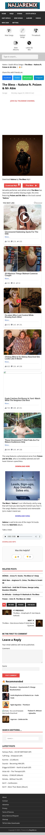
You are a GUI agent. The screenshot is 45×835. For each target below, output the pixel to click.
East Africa (6, 18)
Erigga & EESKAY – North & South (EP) (16, 767)
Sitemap (5, 819)
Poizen (20, 605)
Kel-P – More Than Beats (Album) (15, 787)
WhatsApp (28, 78)
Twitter (17, 78)
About (4, 797)
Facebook (7, 78)
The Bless (31, 605)
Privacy (4, 808)
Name (4, 666)
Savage (4, 93)
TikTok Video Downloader (11, 823)
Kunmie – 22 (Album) (10, 760)
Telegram (39, 78)
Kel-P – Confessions (9, 783)
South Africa (31, 14)
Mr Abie (11, 605)
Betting (15, 23)
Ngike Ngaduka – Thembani (20, 705)
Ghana (19, 14)
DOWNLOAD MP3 (9, 542)
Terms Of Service (8, 812)
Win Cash (5, 23)
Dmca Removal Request (10, 816)
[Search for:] (22, 739)
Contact (5, 801)
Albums (29, 18)
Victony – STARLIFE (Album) (12, 775)
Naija (12, 14)
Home (4, 14)
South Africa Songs (16, 64)
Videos (38, 18)
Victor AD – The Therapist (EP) (13, 771)
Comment (6, 648)
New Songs (18, 18)
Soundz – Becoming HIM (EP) (13, 763)
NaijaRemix (32, 830)
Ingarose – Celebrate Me (19, 719)
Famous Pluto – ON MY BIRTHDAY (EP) (16, 752)
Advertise (5, 805)
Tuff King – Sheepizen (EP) (12, 756)
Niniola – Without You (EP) (12, 779)
